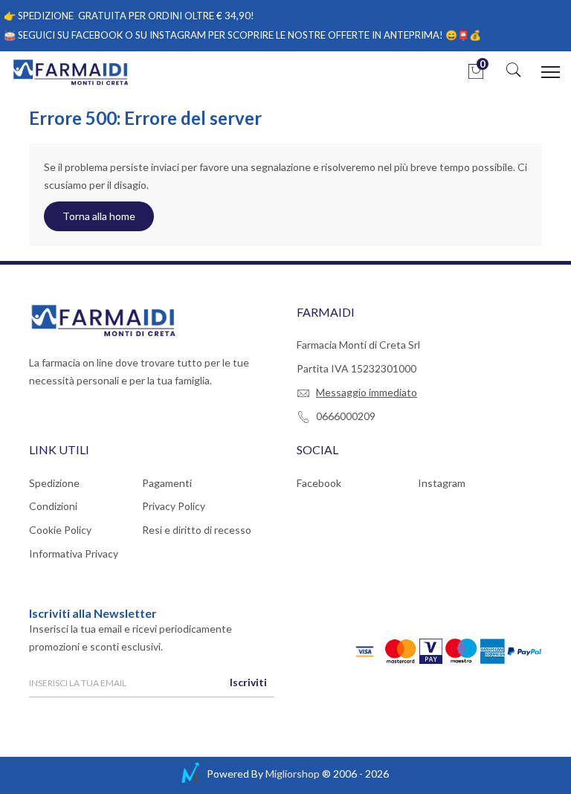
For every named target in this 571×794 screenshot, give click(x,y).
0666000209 (345, 416)
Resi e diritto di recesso (196, 529)
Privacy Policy (173, 506)
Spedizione (54, 483)
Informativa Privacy (73, 553)
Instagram (441, 483)
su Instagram (170, 35)
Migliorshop (292, 773)
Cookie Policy (60, 529)
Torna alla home (98, 216)
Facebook (319, 483)
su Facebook (90, 35)
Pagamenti (167, 483)
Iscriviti (248, 682)
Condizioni (53, 506)
